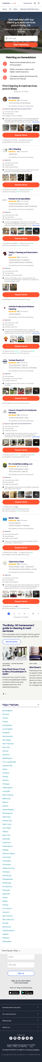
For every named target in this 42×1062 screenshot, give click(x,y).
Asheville (6, 839)
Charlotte (6, 843)
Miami (4, 769)
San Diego (6, 740)
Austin (5, 897)
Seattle (5, 934)
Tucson (5, 718)
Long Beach (7, 725)
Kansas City (7, 821)
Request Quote (21, 135)
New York (6, 835)
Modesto (6, 733)
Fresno (5, 722)
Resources (6, 1021)
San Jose (6, 747)
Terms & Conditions (33, 1050)
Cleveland (6, 861)
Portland (6, 872)
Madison (5, 938)
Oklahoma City (8, 868)
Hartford (5, 755)
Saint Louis (6, 824)
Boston (5, 802)
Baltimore (6, 799)
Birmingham (7, 711)
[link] (21, 102)
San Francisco (8, 744)
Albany (5, 832)
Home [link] (4, 9)
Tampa (5, 777)
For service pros (9, 1014)
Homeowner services (11, 1007)
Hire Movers (35, 667)
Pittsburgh (6, 883)
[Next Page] (38, 613)
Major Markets (10, 704)
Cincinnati (6, 857)
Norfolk (5, 923)
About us (6, 1027)
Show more (36, 122)
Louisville (6, 791)
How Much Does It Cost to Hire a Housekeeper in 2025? (14, 671)
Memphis (6, 890)
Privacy (9, 1045)
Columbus (6, 865)
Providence (7, 886)
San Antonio (7, 916)
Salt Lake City (8, 919)
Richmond (6, 927)
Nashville (6, 894)
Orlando (5, 773)
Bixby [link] (16, 9)
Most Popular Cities (10, 951)
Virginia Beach (8, 930)
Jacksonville (7, 766)
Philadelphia (7, 879)
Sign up (21, 973)
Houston (5, 912)
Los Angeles (7, 729)
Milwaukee (6, 941)
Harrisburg (6, 875)
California (15, 1045)
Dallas (4, 901)
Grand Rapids (8, 810)
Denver (5, 751)
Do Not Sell (22, 1045)
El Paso (5, 905)
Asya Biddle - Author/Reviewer (12, 663)
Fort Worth (7, 908)
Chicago (5, 784)
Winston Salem (8, 854)
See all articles (12, 642)
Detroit (5, 806)
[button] (5, 127)
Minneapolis (7, 813)
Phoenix (5, 714)
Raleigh (5, 850)
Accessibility (31, 1046)
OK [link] (10, 9)
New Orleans (7, 795)
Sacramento (7, 736)
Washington (7, 758)
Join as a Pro (27, 3)
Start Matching (21, 44)
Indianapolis (7, 788)
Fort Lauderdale (9, 762)
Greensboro (7, 846)
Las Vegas (6, 828)
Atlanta (5, 780)
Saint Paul (6, 817)
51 (33, 614)
